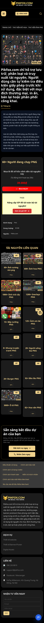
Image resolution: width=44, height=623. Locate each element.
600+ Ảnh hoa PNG (33, 268)
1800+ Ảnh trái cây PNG (11, 295)
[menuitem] (10, 465)
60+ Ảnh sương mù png (11, 268)
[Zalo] (4, 309)
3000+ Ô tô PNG (11, 405)
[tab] (5, 107)
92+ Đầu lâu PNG (33, 378)
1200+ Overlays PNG (33, 295)
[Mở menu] (3, 13)
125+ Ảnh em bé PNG (32, 322)
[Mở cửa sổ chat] (38, 617)
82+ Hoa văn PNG (33, 407)
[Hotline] (4, 316)
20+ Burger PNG (11, 378)
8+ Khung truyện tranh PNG (11, 349)
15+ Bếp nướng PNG (11, 323)
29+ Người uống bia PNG (33, 349)
